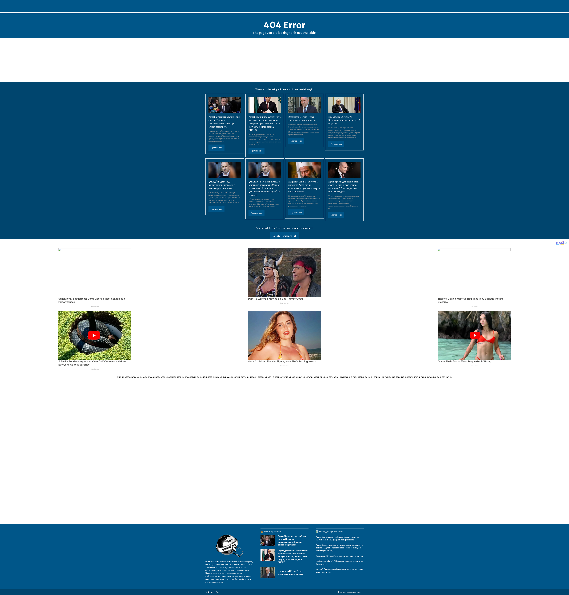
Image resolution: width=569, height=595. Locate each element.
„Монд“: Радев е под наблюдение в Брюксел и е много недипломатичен (221, 185)
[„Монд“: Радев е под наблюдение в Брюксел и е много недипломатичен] (224, 170)
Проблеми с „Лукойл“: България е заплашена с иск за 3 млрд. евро (344, 120)
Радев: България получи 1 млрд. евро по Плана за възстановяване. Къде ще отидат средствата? (224, 121)
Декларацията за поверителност (349, 592)
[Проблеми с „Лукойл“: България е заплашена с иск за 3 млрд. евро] (344, 105)
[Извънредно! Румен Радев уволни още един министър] (304, 105)
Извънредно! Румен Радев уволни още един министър (290, 572)
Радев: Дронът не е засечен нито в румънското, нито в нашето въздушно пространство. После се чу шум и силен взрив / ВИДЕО (264, 123)
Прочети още (216, 147)
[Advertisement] (284, 60)
